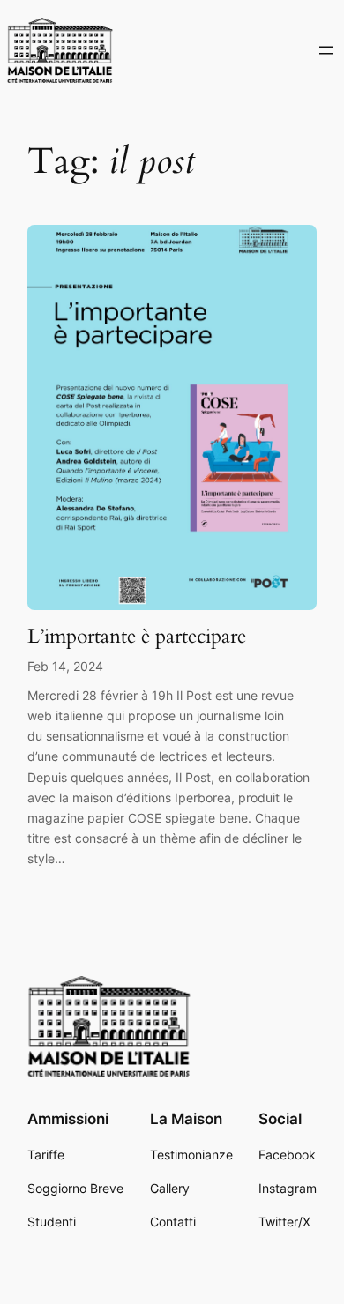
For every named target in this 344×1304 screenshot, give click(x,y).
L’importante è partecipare (136, 636)
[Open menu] (326, 50)
